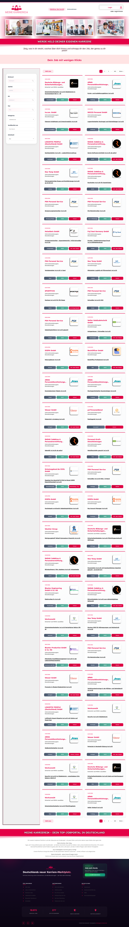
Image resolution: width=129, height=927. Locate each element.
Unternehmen (71, 9)
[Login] (121, 7)
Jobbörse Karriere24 (57, 9)
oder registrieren (116, 11)
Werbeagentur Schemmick (101, 923)
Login (110, 7)
